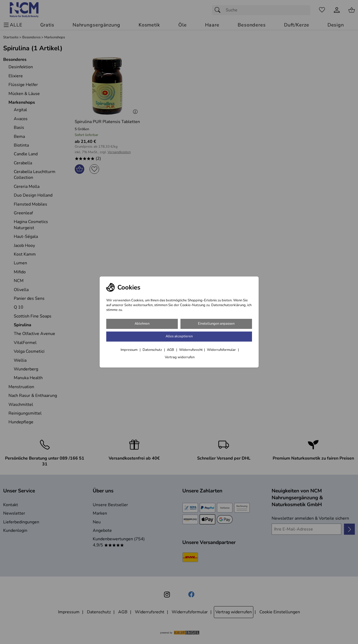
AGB (171, 349)
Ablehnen (142, 323)
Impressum (129, 349)
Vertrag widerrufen (180, 357)
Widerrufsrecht (191, 349)
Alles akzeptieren (179, 336)
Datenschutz (153, 349)
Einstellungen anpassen (216, 323)
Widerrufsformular (222, 349)
